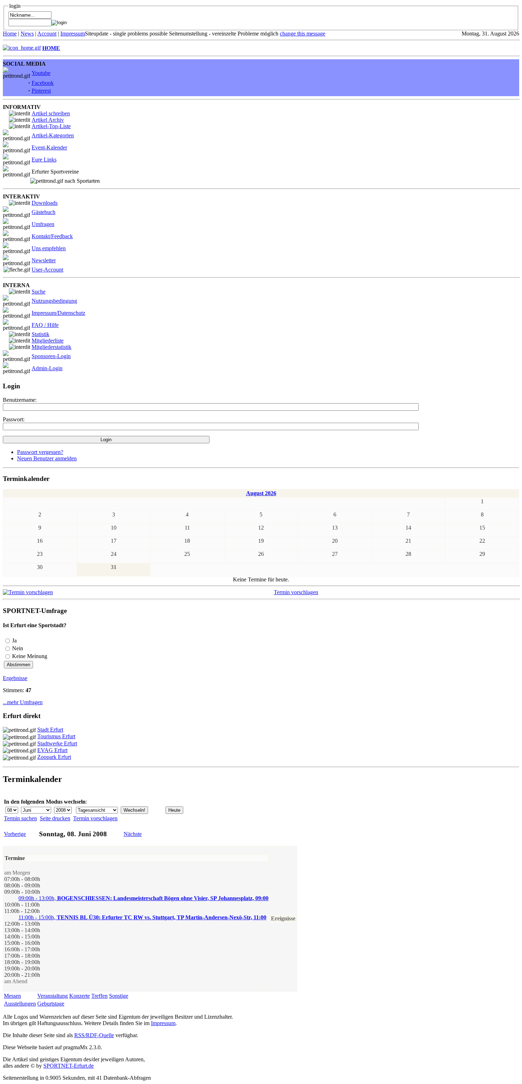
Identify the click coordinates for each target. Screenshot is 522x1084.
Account (46, 34)
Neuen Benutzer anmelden (47, 458)
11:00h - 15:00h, (142, 917)
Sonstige (118, 996)
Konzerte (79, 996)
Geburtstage (50, 1004)
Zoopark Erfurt (54, 757)
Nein (17, 648)
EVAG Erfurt (52, 750)
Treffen (99, 996)
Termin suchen (20, 818)
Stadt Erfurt (50, 730)
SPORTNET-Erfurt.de (68, 1066)
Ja (14, 640)
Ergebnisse (15, 678)
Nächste (133, 834)
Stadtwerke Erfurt (57, 743)
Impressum (72, 34)
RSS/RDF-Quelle (94, 1035)
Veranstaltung (52, 996)
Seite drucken (55, 818)
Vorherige (15, 834)
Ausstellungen (20, 1004)
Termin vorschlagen (296, 592)
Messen (12, 996)
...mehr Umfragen (23, 702)
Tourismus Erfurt (56, 736)
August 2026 (261, 493)
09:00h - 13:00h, (143, 898)
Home (10, 34)
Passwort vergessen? (40, 452)
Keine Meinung (29, 656)
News (27, 34)
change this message (302, 34)
